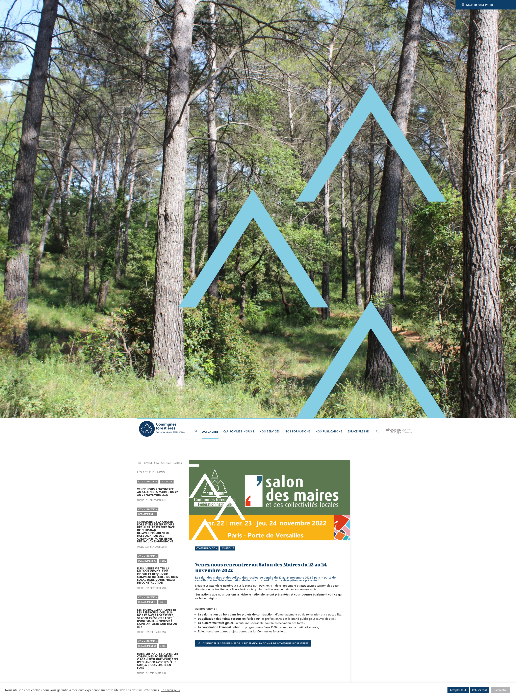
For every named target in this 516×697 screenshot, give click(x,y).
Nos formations (298, 431)
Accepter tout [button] (458, 690)
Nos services (269, 431)
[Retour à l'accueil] (195, 431)
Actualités (210, 431)
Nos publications (328, 431)
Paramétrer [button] (501, 690)
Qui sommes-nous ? (238, 431)
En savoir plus (170, 690)
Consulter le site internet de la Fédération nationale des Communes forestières (255, 643)
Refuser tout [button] (479, 690)
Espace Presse (358, 431)
